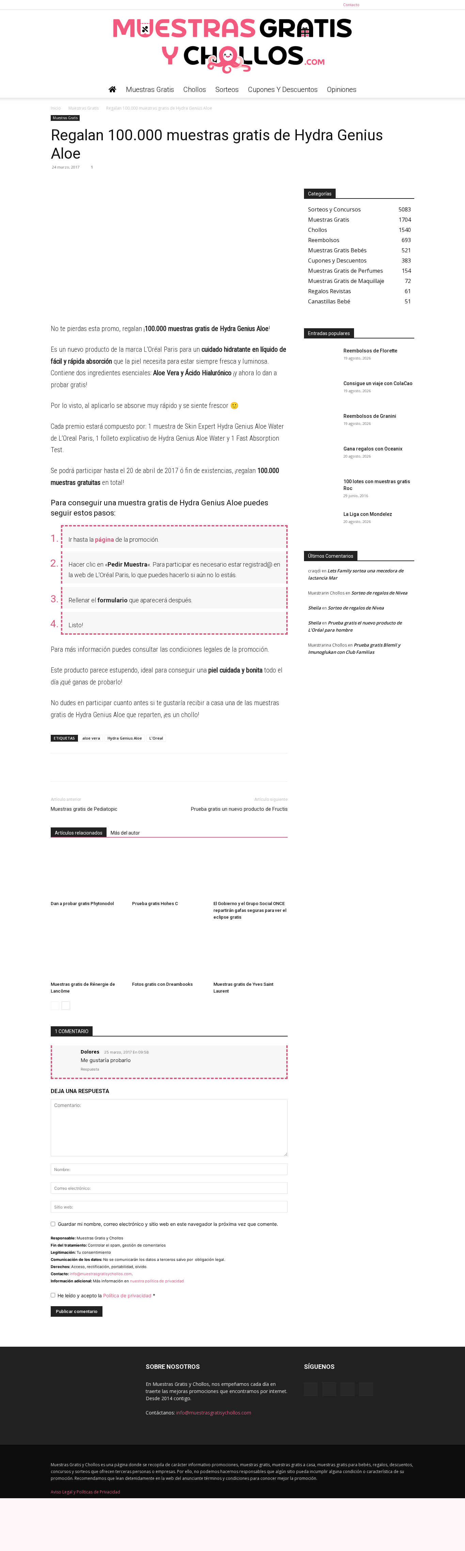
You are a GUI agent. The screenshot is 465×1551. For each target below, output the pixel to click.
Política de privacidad (128, 1295)
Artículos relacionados (78, 833)
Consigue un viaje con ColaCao (378, 383)
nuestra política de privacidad (157, 1281)
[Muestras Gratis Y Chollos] (232, 45)
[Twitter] (409, 5)
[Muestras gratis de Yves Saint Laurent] (250, 953)
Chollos (194, 89)
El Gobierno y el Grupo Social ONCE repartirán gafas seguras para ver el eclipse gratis (249, 910)
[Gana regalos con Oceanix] (321, 457)
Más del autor (125, 833)
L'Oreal (156, 738)
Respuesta (90, 1069)
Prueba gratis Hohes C (155, 903)
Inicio (56, 108)
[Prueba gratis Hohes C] (169, 872)
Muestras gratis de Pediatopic (84, 809)
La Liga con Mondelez (367, 514)
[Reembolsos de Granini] (321, 425)
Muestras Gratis (150, 89)
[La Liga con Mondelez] (321, 523)
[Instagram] (387, 5)
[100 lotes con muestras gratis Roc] (321, 490)
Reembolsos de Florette (370, 350)
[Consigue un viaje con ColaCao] (321, 392)
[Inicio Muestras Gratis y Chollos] (112, 89)
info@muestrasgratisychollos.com (101, 1273)
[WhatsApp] (57, 182)
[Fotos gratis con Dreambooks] (169, 953)
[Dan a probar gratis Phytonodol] (88, 872)
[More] (120, 182)
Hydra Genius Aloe (125, 738)
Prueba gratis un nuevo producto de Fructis (239, 809)
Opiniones (341, 89)
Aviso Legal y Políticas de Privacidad (85, 1492)
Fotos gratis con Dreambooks (162, 984)
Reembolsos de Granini (369, 416)
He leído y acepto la (106, 1295)
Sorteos (227, 89)
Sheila (314, 608)
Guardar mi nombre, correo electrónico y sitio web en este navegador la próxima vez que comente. (168, 1224)
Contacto (351, 4)
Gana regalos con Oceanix (372, 449)
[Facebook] (375, 5)
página (104, 539)
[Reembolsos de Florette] (321, 359)
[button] (406, 90)
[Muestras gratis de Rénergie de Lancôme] (88, 953)
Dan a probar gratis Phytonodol (82, 903)
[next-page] (66, 1005)
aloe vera (91, 738)
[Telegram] (73, 182)
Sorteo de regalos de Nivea (379, 593)
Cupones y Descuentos (283, 89)
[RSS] (398, 5)
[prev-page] (55, 1005)
